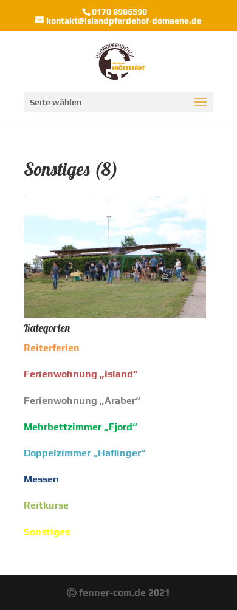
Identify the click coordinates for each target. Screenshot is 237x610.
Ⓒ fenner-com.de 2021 (118, 592)
